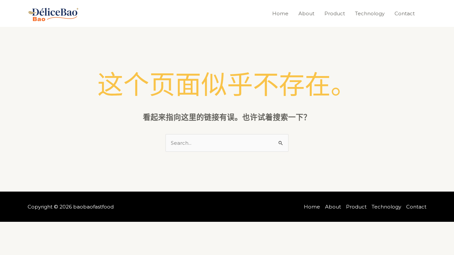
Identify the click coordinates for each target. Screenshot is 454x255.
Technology (370, 13)
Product (334, 13)
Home (280, 13)
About (306, 13)
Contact (405, 13)
